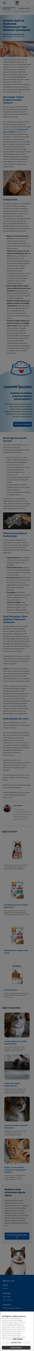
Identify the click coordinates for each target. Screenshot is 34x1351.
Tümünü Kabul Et (16, 1347)
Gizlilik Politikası (18, 1339)
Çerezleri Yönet (16, 1342)
